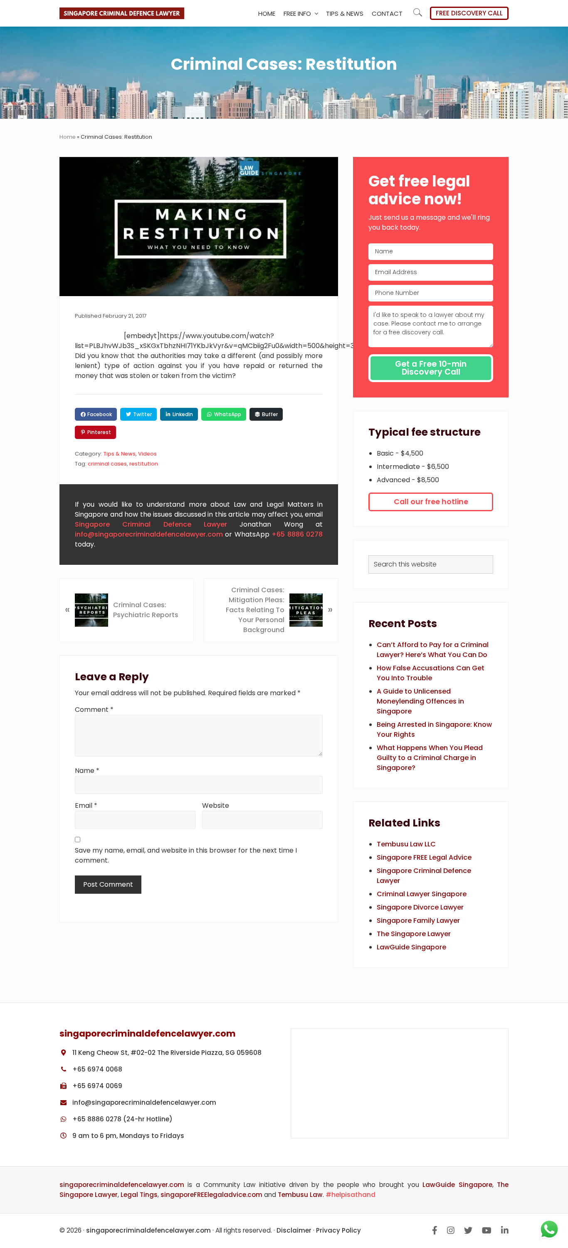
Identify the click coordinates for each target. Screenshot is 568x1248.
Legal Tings (139, 1194)
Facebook (99, 414)
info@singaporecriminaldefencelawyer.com (149, 534)
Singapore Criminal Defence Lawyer (151, 524)
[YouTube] (486, 1230)
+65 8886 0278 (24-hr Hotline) (122, 1119)
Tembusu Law (300, 1194)
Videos (147, 453)
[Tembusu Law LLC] (400, 1083)
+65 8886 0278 (297, 534)
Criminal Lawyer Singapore (422, 894)
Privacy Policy (338, 1230)
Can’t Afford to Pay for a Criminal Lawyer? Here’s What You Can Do (433, 650)
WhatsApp (227, 414)
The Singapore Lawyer (414, 934)
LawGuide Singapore (411, 947)
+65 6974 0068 (96, 1069)
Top (559, 1190)
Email (86, 805)
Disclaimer (294, 1230)
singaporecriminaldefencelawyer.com (121, 1184)
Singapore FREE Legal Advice (424, 857)
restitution (143, 463)
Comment (94, 709)
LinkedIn (182, 414)
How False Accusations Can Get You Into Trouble (430, 673)
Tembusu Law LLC (406, 844)
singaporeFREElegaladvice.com (211, 1194)
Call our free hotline (431, 502)
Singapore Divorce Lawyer (420, 907)
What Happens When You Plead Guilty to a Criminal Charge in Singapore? (430, 757)
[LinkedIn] (505, 1230)
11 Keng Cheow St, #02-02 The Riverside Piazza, (166, 1052)
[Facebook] (434, 1230)
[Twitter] (468, 1230)
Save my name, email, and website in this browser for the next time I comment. (186, 855)
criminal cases (107, 463)
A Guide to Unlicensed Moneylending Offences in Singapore (420, 701)
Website (215, 805)
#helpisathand (350, 1194)
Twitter (142, 414)
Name (87, 770)
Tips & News (119, 453)
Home (67, 136)
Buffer (269, 414)
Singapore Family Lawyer (418, 920)
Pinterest (98, 432)
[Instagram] (450, 1230)
